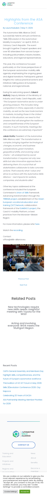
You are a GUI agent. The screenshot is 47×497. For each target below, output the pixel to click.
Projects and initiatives (7, 462)
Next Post (23, 285)
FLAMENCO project (28, 208)
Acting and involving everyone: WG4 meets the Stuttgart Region (23, 326)
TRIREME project (10, 199)
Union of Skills (22, 192)
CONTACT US (23, 445)
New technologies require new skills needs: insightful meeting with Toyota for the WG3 (23, 310)
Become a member (35, 470)
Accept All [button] (25, 491)
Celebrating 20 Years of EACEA (17, 395)
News (33, 453)
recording (18, 230)
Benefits (34, 462)
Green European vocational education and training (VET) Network (23, 202)
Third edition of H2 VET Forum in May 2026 (22, 383)
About (33, 458)
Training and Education (7, 455)
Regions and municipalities (8, 470)
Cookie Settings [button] (10, 491)
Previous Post (23, 279)
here (37, 224)
